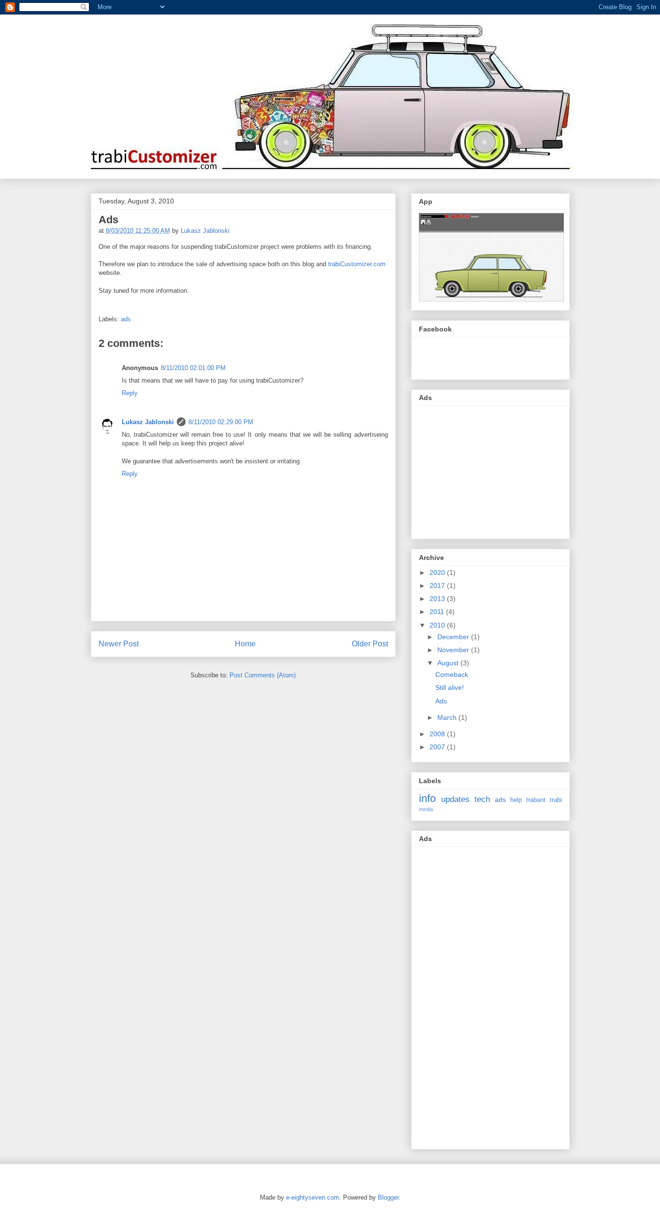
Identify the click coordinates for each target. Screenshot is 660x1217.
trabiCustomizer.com (357, 264)
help (516, 800)
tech (482, 799)
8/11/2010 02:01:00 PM (193, 368)
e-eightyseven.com (312, 1197)
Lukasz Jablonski (148, 422)
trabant (535, 800)
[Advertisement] (491, 469)
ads (126, 319)
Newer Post (119, 644)
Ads (441, 701)
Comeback (451, 674)
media (426, 809)
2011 (438, 612)
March (448, 717)
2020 (438, 572)
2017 (438, 585)
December (454, 637)
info (427, 798)
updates (455, 799)
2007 (438, 747)
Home (245, 644)
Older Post (370, 644)
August (448, 663)
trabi (556, 800)
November (454, 650)
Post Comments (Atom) (263, 675)
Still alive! (449, 687)
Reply (130, 393)
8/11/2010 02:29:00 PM (220, 422)
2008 (438, 734)
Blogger (388, 1197)
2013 (438, 598)
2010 (438, 625)
